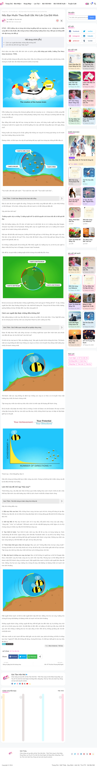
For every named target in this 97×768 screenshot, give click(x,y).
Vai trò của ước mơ (88, 180)
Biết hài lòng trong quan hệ (74, 180)
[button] (87, 4)
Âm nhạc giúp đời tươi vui (87, 240)
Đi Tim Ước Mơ (13, 11)
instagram (76, 36)
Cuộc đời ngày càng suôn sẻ (74, 323)
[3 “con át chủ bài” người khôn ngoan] (89, 192)
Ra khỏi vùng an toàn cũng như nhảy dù (24, 501)
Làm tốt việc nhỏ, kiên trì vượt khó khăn (74, 83)
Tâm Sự (88, 364)
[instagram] (17, 684)
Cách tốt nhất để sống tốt (89, 120)
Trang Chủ (9, 4)
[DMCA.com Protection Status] (7, 645)
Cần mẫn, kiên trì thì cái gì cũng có (81, 160)
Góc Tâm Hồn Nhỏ (18, 674)
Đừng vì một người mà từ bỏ (88, 305)
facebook (76, 31)
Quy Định (70, 765)
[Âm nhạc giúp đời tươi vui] (89, 232)
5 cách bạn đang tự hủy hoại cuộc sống (23, 198)
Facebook (14, 656)
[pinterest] (22, 684)
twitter (90, 31)
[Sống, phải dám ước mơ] (75, 212)
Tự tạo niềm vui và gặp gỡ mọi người (74, 120)
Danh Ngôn (72, 358)
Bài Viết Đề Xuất (59, 4)
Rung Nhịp (27, 4)
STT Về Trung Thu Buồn (89, 342)
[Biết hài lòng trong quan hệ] (75, 172)
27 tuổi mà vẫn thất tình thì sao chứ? (89, 65)
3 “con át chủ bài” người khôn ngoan (88, 200)
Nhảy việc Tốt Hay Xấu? (73, 342)
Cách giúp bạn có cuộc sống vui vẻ (75, 65)
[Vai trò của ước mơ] (89, 172)
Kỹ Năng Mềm (73, 361)
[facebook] (12, 684)
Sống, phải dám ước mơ (88, 102)
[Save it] (57, 20)
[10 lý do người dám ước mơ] (75, 192)
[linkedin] (20, 684)
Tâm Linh (80, 364)
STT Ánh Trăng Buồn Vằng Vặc (74, 102)
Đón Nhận (17, 4)
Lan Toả (36, 4)
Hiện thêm (61, 691)
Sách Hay (83, 361)
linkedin (90, 36)
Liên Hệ (76, 765)
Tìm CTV (83, 765)
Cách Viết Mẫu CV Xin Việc (89, 83)
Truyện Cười (72, 4)
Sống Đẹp (72, 364)
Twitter (24, 656)
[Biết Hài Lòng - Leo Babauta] (89, 212)
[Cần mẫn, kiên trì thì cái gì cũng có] (82, 146)
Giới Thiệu (63, 765)
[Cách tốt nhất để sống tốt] (75, 232)
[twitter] (15, 684)
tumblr (90, 41)
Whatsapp (33, 656)
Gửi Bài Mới (91, 765)
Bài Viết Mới (46, 4)
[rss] (30, 684)
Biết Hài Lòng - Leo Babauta (88, 220)
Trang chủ (5, 11)
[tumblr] (24, 684)
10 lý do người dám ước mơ (74, 200)
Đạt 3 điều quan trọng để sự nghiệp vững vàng (26, 327)
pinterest (76, 41)
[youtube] (27, 684)
